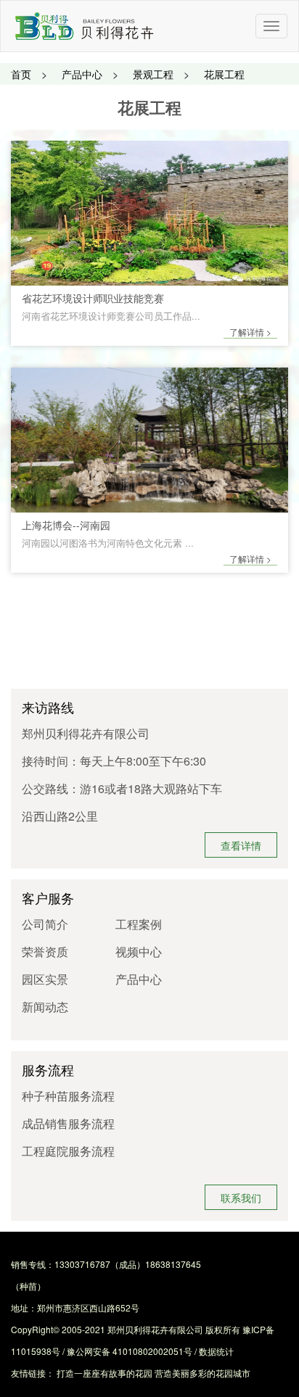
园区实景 (45, 979)
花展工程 (224, 74)
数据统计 (216, 1351)
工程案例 (138, 924)
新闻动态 (45, 1006)
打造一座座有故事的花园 (104, 1373)
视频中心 (138, 951)
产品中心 (82, 74)
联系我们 (241, 1197)
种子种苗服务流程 (68, 1095)
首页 (21, 74)
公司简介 (45, 924)
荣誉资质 (45, 951)
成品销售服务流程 (68, 1123)
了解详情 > (250, 332)
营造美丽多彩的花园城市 (202, 1373)
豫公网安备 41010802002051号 (129, 1351)
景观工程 (153, 74)
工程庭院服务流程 (68, 1151)
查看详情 (241, 845)
